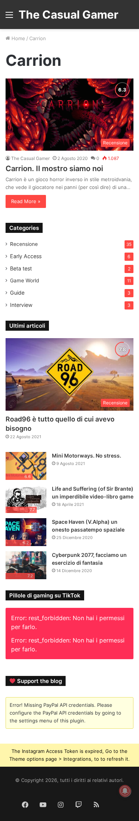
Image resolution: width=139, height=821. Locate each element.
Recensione (24, 244)
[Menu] (9, 17)
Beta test (21, 268)
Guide (17, 292)
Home (17, 38)
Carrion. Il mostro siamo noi (54, 168)
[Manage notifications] (125, 791)
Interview (21, 305)
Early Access (26, 256)
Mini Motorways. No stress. (86, 455)
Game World (24, 280)
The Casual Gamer (30, 158)
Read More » (25, 201)
